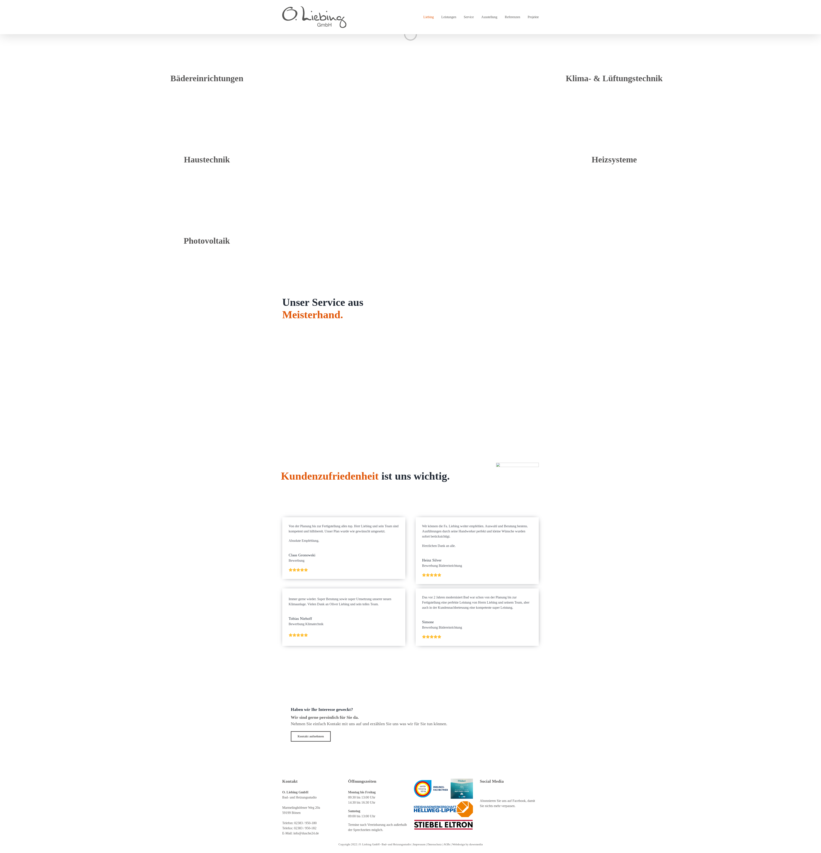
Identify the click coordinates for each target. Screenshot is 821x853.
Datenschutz (434, 844)
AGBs (447, 844)
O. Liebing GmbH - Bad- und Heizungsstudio (385, 844)
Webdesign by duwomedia (467, 844)
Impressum (419, 844)
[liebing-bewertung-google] (517, 464)
